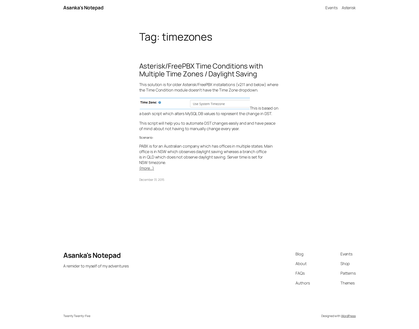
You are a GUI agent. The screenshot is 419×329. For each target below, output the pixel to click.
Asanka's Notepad (83, 7)
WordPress (348, 316)
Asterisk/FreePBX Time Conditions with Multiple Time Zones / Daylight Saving (201, 70)
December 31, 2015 (151, 179)
